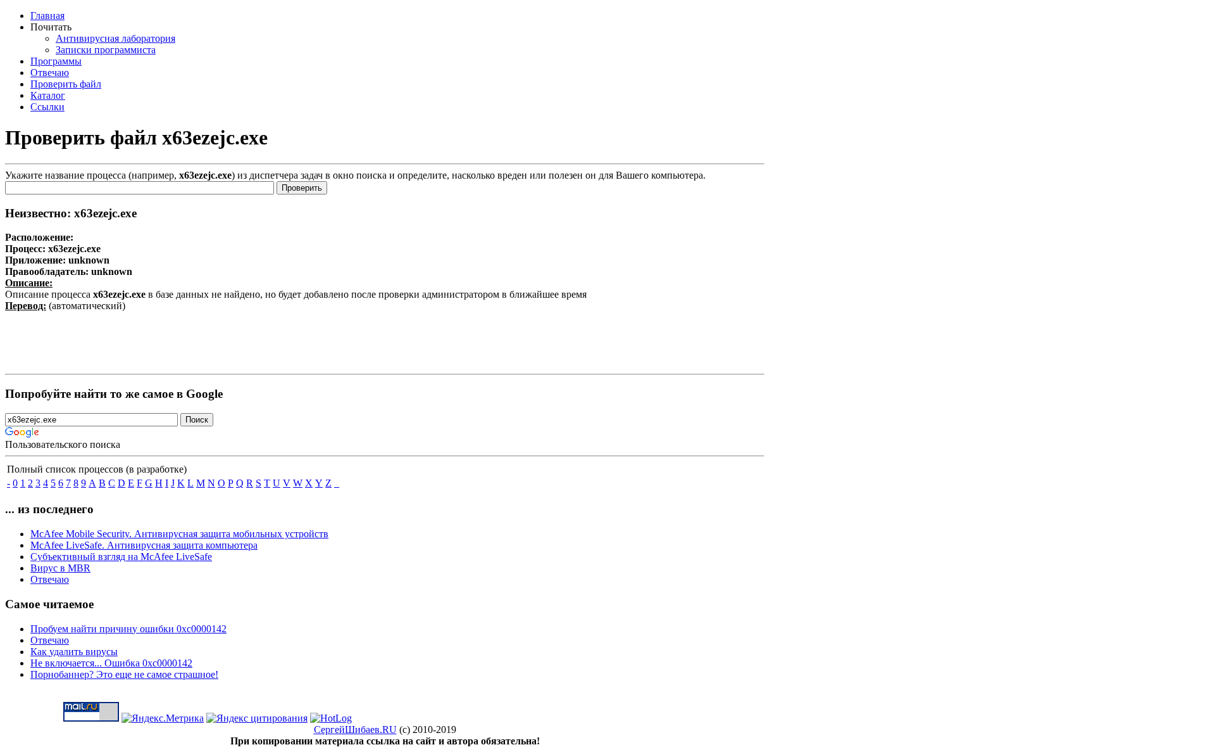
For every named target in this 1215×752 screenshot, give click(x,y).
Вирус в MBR (60, 568)
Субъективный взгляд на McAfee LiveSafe (121, 556)
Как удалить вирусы (74, 651)
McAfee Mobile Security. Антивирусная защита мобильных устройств (179, 533)
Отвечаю (49, 579)
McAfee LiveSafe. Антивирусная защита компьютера (144, 545)
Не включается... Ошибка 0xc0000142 (111, 663)
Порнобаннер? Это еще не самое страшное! (124, 674)
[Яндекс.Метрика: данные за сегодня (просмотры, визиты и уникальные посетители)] (163, 718)
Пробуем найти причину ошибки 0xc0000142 (128, 628)
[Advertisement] (384, 340)
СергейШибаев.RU (355, 729)
